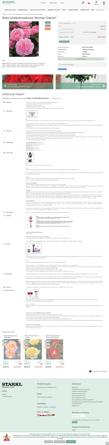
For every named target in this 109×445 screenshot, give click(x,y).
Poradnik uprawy (81, 59)
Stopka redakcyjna (7, 396)
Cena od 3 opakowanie (6, 361)
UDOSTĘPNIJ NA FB (62, 69)
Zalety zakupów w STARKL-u (45, 397)
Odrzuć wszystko (59, 441)
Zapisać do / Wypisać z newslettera (46, 407)
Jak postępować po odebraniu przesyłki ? (83, 399)
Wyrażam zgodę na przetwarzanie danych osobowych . (86, 420)
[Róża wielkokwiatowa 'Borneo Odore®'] (23, 39)
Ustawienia (48, 441)
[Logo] (8, 3)
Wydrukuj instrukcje (56, 98)
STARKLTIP (25, 344)
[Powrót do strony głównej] (107, 443)
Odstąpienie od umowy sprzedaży (81, 389)
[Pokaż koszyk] (104, 2)
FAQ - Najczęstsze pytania (79, 397)
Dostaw (94, 32)
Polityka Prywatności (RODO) (80, 391)
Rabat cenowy (48, 22)
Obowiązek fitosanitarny (78, 395)
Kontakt (4, 394)
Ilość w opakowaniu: (18, 361)
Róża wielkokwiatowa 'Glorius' (31, 336)
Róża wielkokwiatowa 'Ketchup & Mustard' (53, 336)
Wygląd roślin (75, 405)
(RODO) (98, 420)
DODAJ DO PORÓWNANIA (67, 64)
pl (89, 3)
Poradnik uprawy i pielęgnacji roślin (47, 387)
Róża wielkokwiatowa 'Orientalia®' (10, 336)
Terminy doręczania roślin (79, 393)
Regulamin (75, 387)
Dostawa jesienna (48, 29)
